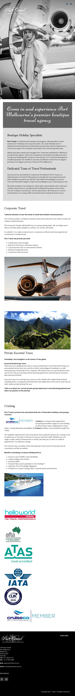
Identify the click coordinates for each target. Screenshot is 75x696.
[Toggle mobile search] (67, 4)
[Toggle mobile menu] (71, 4)
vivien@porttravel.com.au (13, 666)
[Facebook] (2, 679)
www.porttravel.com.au (11, 663)
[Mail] (6, 679)
